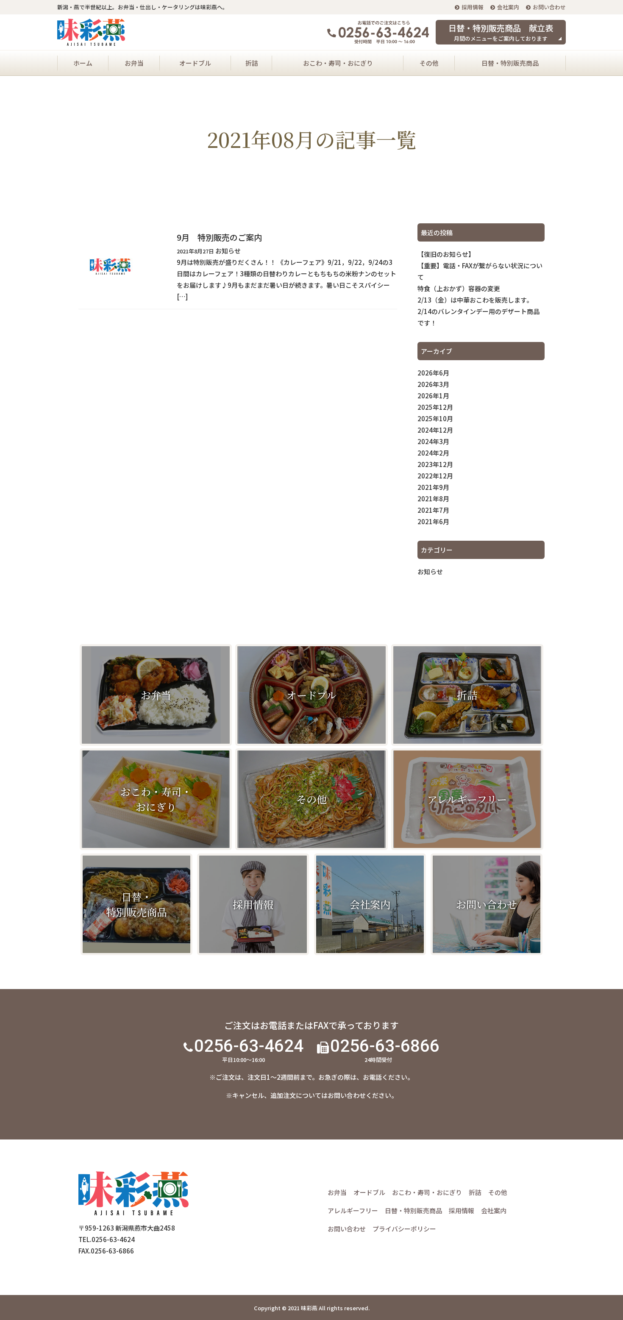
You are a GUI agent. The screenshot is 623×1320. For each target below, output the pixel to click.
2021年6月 (433, 521)
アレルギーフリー (353, 1210)
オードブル (195, 62)
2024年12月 (435, 429)
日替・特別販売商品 (510, 62)
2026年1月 (433, 395)
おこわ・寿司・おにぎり (338, 62)
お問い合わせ (549, 7)
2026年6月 (433, 372)
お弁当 (134, 62)
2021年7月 (433, 510)
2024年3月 (433, 441)
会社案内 (508, 7)
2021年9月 (433, 487)
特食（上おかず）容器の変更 (458, 288)
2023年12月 (435, 464)
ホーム (82, 62)
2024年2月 (433, 452)
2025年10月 (435, 418)
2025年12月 (435, 407)
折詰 (251, 62)
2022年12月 (435, 475)
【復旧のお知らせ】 (446, 254)
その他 (429, 62)
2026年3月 (433, 384)
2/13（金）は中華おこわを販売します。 (475, 299)
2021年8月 (433, 498)
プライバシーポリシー (404, 1228)
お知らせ (430, 571)
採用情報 (473, 7)
